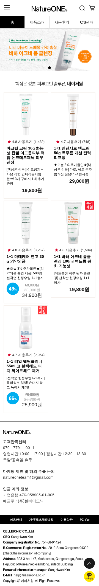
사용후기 (61, 22)
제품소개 (37, 22)
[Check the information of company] (27, 553)
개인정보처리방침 (41, 519)
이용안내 (16, 519)
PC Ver (84, 519)
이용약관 (67, 519)
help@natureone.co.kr (29, 575)
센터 (87, 22)
